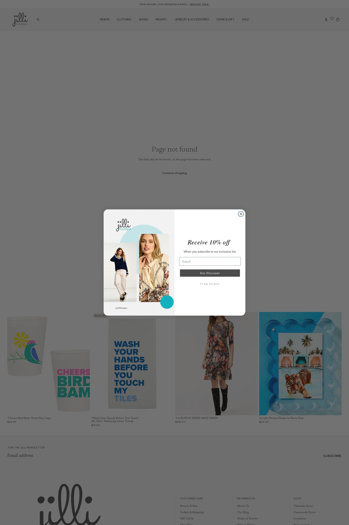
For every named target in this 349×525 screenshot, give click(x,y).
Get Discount (210, 273)
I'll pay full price (210, 284)
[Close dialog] (241, 214)
